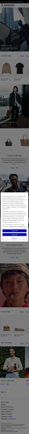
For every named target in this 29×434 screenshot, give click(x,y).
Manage (14, 238)
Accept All (14, 231)
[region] (14, 217)
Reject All (14, 234)
